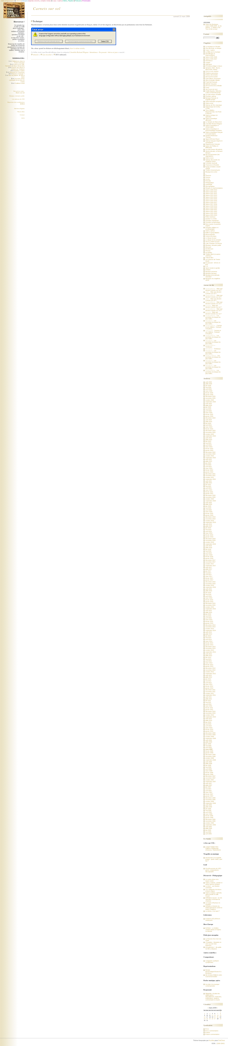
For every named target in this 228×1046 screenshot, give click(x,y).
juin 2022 (208, 463)
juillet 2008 (208, 763)
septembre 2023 (210, 436)
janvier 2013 (209, 666)
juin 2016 (208, 592)
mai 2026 (208, 387)
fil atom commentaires (212, 1034)
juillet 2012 (208, 677)
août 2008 (208, 762)
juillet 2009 (208, 742)
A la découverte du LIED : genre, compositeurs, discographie (213, 870)
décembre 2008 (210, 754)
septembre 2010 (210, 717)
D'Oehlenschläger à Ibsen (213, 66)
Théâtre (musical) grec (212, 170)
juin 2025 (208, 407)
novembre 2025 (210, 398)
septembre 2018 (210, 544)
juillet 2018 (208, 547)
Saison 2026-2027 (211, 59)
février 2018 (209, 556)
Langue (207, 62)
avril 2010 (208, 726)
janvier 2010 (209, 731)
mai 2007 (208, 789)
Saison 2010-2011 (211, 192)
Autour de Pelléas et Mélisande (211, 146)
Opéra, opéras (210, 231)
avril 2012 (208, 682)
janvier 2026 (209, 394)
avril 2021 (208, 488)
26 (212, 1018)
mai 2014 (208, 637)
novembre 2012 (210, 670)
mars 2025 (208, 412)
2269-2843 (220, 1043)
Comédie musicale (211, 163)
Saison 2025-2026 (211, 57)
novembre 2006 (210, 799)
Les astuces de (18, 99)
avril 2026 (208, 389)
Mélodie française (211, 84)
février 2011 (209, 708)
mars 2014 (208, 641)
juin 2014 (208, 636)
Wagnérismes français (212, 144)
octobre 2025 (209, 400)
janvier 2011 (209, 709)
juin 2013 (208, 657)
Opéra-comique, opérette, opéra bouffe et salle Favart (213, 894)
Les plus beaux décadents (213, 149)
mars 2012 (208, 684)
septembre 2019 (210, 522)
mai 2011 (208, 702)
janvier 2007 (209, 796)
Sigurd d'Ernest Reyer (212, 139)
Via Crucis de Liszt (211, 89)
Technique (38, 21)
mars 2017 (208, 576)
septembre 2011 (210, 695)
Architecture (209, 249)
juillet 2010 (208, 720)
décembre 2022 (210, 452)
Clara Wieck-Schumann (213, 78)
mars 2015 (208, 619)
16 (204, 1017)
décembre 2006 (210, 798)
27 (215, 1018)
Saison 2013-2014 (211, 197)
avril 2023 (208, 445)
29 (220, 1018)
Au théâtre (208, 252)
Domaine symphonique (212, 222)
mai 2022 (208, 465)
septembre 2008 (210, 760)
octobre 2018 (209, 542)
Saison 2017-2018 (211, 204)
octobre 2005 (209, 823)
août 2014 (208, 632)
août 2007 (208, 783)
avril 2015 (208, 618)
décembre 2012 (210, 668)
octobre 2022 (209, 456)
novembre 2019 (210, 519)
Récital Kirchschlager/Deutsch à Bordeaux (213, 971)
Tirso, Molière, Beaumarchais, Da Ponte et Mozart (213, 111)
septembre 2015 (210, 609)
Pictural (207, 250)
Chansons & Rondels (212, 165)
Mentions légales (19, 108)
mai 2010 (208, 724)
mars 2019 (208, 533)
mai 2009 (208, 745)
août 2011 (208, 697)
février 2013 (209, 664)
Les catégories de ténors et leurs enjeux (213, 890)
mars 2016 (208, 598)
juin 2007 (208, 787)
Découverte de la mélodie (213, 85)
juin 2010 (208, 722)
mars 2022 (208, 468)
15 (220, 1015)
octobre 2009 (209, 736)
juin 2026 (208, 385)
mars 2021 (208, 490)
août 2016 (208, 589)
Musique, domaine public (17, 96)
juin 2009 (208, 744)
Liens (23, 118)
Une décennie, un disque (213, 48)
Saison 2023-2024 (211, 215)
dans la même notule (77, 48)
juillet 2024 (208, 421)
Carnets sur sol (46, 8)
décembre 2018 (210, 538)
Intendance (94, 52)
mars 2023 (208, 447)
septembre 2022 (210, 457)
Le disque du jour (210, 238)
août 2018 (208, 546)
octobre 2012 (209, 672)
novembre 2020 (210, 497)
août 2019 (208, 524)
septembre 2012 (210, 673)
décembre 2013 (210, 646)
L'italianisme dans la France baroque (18, 62)
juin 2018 (208, 549)
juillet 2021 (208, 483)
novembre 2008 (210, 756)
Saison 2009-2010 (211, 190)
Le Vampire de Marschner (213, 122)
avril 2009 (208, 747)
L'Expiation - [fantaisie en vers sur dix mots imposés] (213, 943)
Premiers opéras (210, 96)
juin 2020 (208, 506)
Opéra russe (209, 158)
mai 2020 (208, 508)
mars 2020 (208, 511)
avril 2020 (208, 510)
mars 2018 (208, 555)
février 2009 (209, 751)
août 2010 (208, 718)
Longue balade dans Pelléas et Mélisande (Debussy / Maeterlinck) (213, 848)
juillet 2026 (208, 384)
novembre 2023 (210, 432)
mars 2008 (208, 771)
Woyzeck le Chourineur (17, 72)
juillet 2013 (208, 655)
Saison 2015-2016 (211, 200)
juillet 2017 (208, 569)
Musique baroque (211, 273)
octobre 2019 (209, 520)
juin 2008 (208, 765)
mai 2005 (208, 832)
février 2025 (209, 414)
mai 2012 (208, 681)
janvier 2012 (209, 688)
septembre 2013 (210, 652)
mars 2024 (208, 427)
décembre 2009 (210, 733)
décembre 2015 (210, 603)
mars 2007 (208, 792)
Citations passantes (211, 73)
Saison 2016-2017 (211, 202)
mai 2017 (208, 573)
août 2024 (208, 420)
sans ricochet (47, 54)
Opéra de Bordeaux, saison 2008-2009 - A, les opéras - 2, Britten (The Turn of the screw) (213, 27)
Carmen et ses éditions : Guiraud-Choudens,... (213, 327)
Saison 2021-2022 (211, 211)
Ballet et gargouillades (212, 232)
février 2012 (209, 686)
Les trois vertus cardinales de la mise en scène (17, 80)
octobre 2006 (209, 801)
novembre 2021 (210, 475)
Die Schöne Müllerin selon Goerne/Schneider (213, 975)
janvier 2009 (209, 753)
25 (210, 1018)
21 (217, 1017)
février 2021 (209, 492)
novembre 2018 (210, 540)
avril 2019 (208, 531)
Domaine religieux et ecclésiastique (211, 228)
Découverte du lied (211, 76)
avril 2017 (208, 574)
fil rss (207, 1029)
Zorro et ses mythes (211, 71)
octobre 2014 (209, 628)
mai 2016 (208, 594)
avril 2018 (208, 553)
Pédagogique (209, 182)
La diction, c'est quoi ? (212, 911)
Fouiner (206, 34)
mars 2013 (208, 663)
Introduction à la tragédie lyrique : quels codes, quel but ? (213, 859)
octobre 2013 (209, 650)
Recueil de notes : (19, 92)
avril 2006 (208, 812)
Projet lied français (211, 82)
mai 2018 (208, 551)
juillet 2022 (208, 461)
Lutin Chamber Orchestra (213, 243)
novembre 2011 (210, 691)
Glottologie (208, 184)
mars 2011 (208, 706)
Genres (207, 177)
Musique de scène (211, 172)
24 (207, 1018)
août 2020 (208, 502)
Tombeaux (208, 347)
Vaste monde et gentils (212, 268)
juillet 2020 (208, 504)
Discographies (210, 186)
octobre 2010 (209, 715)
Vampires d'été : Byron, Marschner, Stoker (212, 68)
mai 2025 (208, 409)
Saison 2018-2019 (211, 206)
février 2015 (209, 621)
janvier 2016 (209, 601)
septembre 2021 (210, 479)
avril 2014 (208, 639)
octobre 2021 (209, 477)
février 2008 (209, 772)
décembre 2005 (210, 819)
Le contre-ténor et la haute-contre (211, 880)
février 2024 (209, 429)
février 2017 (209, 578)
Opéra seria (209, 103)
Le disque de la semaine (213, 240)
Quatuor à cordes (211, 218)
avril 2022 (208, 466)
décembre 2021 (210, 474)
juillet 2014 (208, 634)
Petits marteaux (210, 217)
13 (215, 1015)
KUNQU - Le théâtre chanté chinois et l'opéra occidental (213, 929)
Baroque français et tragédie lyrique (211, 98)
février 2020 (209, 513)
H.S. (206, 266)
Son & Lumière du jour (212, 241)
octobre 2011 (209, 693)
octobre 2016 (209, 585)
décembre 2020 (210, 495)
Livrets (207, 179)
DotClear (221, 1040)
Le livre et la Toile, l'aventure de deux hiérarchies (15, 65)
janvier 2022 (209, 472)
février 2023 (209, 448)
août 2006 (208, 805)
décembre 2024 (210, 418)
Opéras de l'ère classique (213, 105)
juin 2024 (208, 423)
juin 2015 (208, 614)
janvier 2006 (209, 817)
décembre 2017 (210, 560)
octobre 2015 (209, 607)
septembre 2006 (210, 803)
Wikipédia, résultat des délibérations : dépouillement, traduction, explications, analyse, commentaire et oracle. (213, 997)
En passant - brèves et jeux (108, 52)
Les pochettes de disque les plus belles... (213, 317)
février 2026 (209, 393)
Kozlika (211, 1040)
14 (217, 1015)
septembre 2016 (210, 587)
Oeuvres (208, 175)
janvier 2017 (209, 580)
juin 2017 (208, 571)
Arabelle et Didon (19, 70)
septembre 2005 (210, 825)
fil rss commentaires (211, 1031)
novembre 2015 (210, 605)
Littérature (208, 64)
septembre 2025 (210, 402)
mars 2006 (208, 814)
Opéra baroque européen (213, 101)
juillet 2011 (208, 699)
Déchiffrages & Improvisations (210, 54)
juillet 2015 (208, 612)
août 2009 (208, 740)
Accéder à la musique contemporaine (212, 985)
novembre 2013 (210, 648)
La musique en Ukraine (212, 46)
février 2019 (209, 535)
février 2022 (209, 470)
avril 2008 (208, 769)
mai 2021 (208, 486)
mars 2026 (208, 391)
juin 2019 (208, 528)
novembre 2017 (210, 562)
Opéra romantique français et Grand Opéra (214, 133)
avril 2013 (208, 661)
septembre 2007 (210, 781)
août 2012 (208, 675)
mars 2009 (208, 749)
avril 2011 (208, 704)
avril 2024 (208, 425)
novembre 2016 (210, 583)
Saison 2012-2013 (211, 195)
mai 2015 (208, 616)
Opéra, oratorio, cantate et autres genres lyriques (213, 883)
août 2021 (208, 481)
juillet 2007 (208, 785)
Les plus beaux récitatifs (213, 94)
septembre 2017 (210, 565)
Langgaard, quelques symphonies (212, 961)
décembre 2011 (210, 690)
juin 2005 (208, 830)
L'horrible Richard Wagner (80, 52)
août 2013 (208, 654)
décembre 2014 (210, 625)
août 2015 (208, 610)
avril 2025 (208, 411)
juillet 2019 (208, 526)
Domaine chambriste (212, 220)
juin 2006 (208, 808)
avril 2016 (208, 596)
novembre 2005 (210, 821)
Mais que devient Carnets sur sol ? (213, 289)
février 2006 (209, 816)
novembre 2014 (210, 627)
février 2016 (209, 600)
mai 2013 (208, 659)
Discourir (208, 247)
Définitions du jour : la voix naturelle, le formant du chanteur (213, 899)
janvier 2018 (209, 558)
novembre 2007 (210, 778)
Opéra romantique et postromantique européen (213, 129)
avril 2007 (208, 790)
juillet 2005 (208, 828)
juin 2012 (208, 679)
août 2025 (208, 403)
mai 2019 (208, 529)
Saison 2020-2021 (211, 209)
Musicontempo (210, 234)
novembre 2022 (210, 454)
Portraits (208, 181)
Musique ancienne (211, 271)
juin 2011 (208, 700)
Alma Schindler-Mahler (212, 80)
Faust (207, 87)
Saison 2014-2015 (211, 199)
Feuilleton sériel (20, 83)
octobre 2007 (209, 780)
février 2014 (209, 643)
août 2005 (208, 826)
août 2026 (208, 382)
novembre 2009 (210, 735)
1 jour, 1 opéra (210, 50)
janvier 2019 (209, 537)
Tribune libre (21, 111)
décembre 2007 (210, 776)
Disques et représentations (214, 188)
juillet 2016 (208, 591)
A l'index (208, 270)
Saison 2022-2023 (211, 213)
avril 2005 (208, 834)
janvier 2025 (209, 416)
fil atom (207, 1032)
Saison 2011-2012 (211, 193)
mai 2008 (208, 767)
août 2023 (208, 438)
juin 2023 (208, 441)
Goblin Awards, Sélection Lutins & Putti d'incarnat (213, 91)
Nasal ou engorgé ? (18, 74)
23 (204, 1018)
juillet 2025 (208, 405)
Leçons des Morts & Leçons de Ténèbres (18, 68)
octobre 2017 (209, 564)
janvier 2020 (209, 515)
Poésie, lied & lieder (211, 75)
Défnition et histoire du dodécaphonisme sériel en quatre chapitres (213, 907)
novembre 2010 (210, 713)
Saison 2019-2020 (211, 208)
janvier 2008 (209, 774)
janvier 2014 (209, 645)
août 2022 (208, 459)
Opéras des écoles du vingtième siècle (212, 160)
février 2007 (209, 794)
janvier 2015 (209, 623)
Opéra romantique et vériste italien (212, 126)
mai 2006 (208, 810)
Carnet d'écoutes (210, 236)
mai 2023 (208, 443)
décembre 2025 (210, 396)
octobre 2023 (209, 434)
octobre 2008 (209, 758)
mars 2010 (208, 727)
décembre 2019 (210, 517)
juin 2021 (208, 484)
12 (212, 1015)
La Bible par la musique (212, 52)
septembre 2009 (210, 738)
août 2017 (208, 567)
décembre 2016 (210, 582)
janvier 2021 (209, 493)
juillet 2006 (208, 807)
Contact (22, 115)
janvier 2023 (209, 450)
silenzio (36, 54)
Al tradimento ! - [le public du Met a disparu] (213, 948)
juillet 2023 (208, 439)
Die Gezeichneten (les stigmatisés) (212, 155)
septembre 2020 (210, 501)
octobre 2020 (209, 499)
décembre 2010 (210, 711)
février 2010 (209, 729)
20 (215, 1017)
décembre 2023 (210, 430)
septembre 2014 (210, 630)
